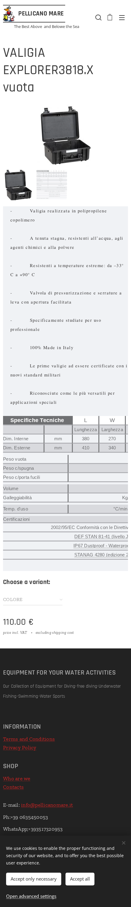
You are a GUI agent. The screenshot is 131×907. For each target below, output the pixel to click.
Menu (122, 17)
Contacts (13, 787)
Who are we (16, 778)
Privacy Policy (20, 747)
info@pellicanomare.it (47, 805)
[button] (98, 17)
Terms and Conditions (29, 739)
